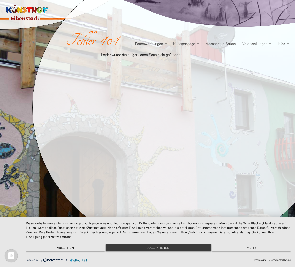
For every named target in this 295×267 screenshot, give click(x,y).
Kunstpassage (184, 43)
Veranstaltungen (254, 43)
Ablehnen (65, 248)
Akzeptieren (158, 248)
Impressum (260, 260)
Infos (281, 43)
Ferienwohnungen (149, 43)
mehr (251, 248)
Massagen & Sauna (221, 43)
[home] (29, 15)
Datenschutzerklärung (279, 260)
